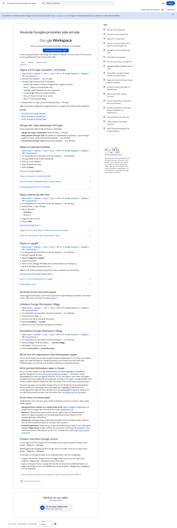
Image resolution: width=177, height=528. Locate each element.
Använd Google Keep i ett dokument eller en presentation (119, 102)
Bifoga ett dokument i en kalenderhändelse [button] (35, 176)
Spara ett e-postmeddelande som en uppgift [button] (36, 279)
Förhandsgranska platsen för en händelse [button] (35, 187)
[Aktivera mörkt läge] (55, 523)
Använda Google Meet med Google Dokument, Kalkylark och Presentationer (119, 110)
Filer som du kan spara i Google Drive (119, 62)
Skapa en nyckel (56, 16)
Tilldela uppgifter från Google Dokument (117, 123)
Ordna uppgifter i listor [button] (28, 284)
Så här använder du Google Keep (33, 116)
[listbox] (46, 524)
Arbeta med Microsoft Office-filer (118, 117)
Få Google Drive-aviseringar (116, 57)
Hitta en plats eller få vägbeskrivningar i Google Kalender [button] (40, 182)
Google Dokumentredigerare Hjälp (21, 3)
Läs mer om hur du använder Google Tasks (35, 274)
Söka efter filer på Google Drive (117, 34)
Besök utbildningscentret (113, 155)
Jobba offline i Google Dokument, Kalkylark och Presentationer (118, 74)
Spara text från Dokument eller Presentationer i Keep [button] (39, 236)
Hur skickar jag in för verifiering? (74, 392)
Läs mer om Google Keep (29, 225)
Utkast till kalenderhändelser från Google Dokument (118, 130)
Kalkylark (84, 74)
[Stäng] (173, 14)
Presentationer (31, 76)
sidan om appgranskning (80, 381)
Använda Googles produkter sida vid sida (120, 67)
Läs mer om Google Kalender (30, 171)
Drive (52, 74)
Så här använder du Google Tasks (33, 119)
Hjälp (105, 25)
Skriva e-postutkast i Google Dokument (116, 95)
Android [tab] (30, 62)
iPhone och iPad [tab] (41, 62)
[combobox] (80, 3)
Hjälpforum (171, 10)
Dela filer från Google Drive (116, 30)
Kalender (37, 74)
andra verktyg (50, 298)
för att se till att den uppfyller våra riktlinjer (52, 374)
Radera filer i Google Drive (115, 39)
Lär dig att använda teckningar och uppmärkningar (118, 88)
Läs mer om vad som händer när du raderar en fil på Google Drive (118, 44)
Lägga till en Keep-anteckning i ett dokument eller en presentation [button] (44, 230)
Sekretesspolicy (22, 524)
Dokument (74, 74)
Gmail (29, 74)
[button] (3, 3)
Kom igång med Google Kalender (33, 114)
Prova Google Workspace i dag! (55, 50)
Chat (45, 74)
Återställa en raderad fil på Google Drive (118, 51)
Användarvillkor (32, 524)
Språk (43, 521)
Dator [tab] (23, 62)
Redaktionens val (67, 410)
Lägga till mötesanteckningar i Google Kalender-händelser (120, 81)
